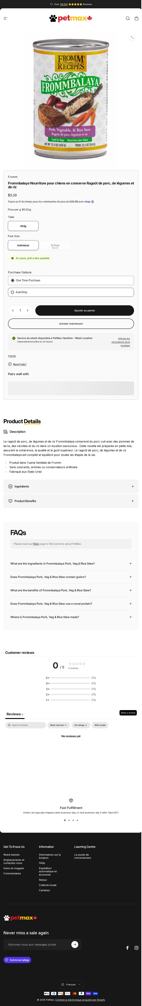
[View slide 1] (63, 817)
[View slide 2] (68, 817)
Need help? (19, 364)
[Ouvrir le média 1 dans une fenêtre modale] (132, 37)
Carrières (43, 887)
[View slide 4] (76, 817)
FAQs (36, 541)
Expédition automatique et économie (47, 868)
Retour (42, 877)
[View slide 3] (72, 817)
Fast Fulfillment (70, 805)
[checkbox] (100, 722)
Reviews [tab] (15, 711)
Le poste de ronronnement (81, 854)
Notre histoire (11, 852)
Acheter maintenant (71, 323)
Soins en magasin (13, 865)
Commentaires (12, 870)
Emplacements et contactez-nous (13, 859)
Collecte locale (47, 882)
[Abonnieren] (73, 941)
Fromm (12, 177)
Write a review (125, 710)
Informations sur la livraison (49, 854)
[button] (70, 675)
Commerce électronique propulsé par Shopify (79, 997)
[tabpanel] (69, 745)
